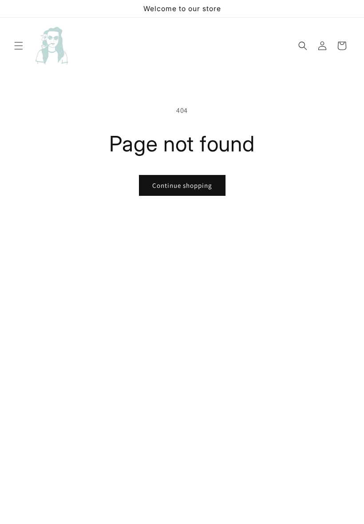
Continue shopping (182, 185)
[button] (18, 46)
